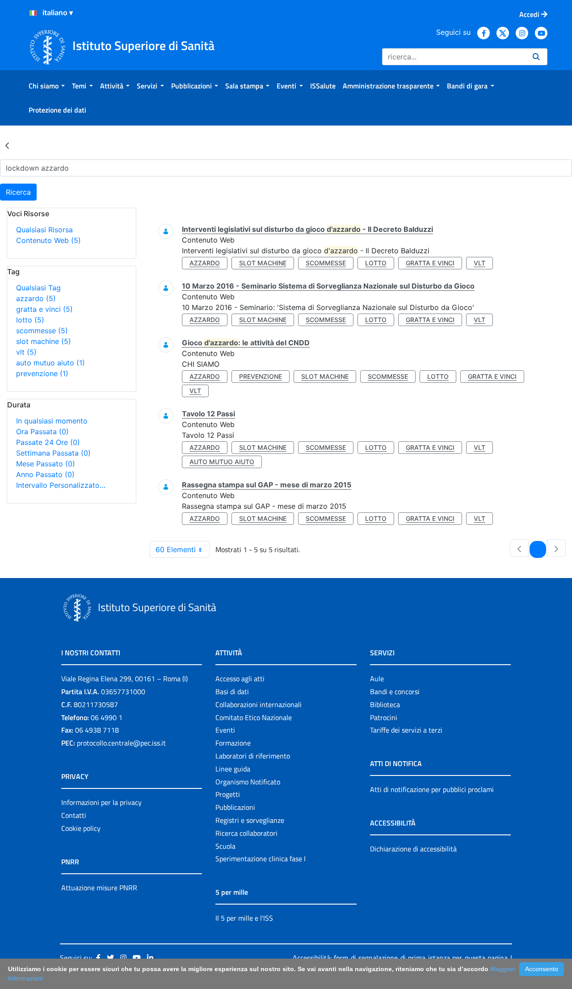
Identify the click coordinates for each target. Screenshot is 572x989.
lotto (30, 319)
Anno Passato (45, 474)
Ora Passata (42, 431)
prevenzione (42, 373)
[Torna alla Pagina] (7, 145)
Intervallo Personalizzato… (60, 485)
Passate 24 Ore (48, 442)
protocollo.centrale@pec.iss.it (121, 743)
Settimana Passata (53, 452)
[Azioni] (33, 12)
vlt (26, 352)
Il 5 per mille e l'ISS (244, 918)
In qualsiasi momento (52, 420)
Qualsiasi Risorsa (44, 229)
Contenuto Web (48, 240)
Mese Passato (45, 463)
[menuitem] (46, 86)
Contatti (73, 815)
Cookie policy (81, 828)
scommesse (42, 330)
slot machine (43, 341)
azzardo (36, 298)
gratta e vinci (44, 309)
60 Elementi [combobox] (176, 549)
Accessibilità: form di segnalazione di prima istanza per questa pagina (400, 957)
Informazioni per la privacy (101, 802)
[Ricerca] (536, 57)
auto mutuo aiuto (50, 362)
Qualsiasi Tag (38, 287)
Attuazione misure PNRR (99, 887)
